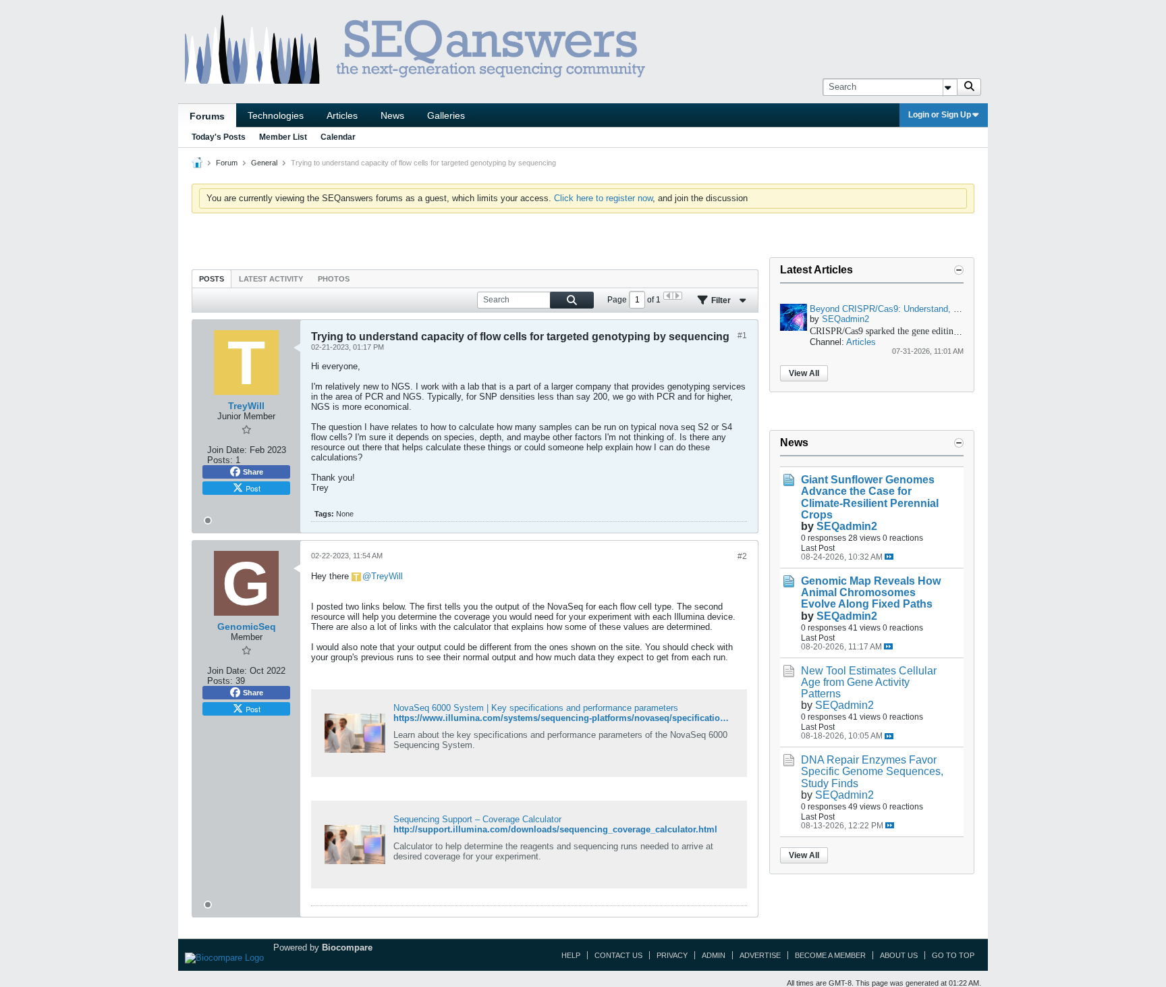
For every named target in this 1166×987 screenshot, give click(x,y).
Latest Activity (271, 279)
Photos (334, 279)
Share (253, 472)
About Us (899, 955)
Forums (207, 116)
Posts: (220, 460)
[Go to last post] (889, 557)
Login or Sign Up (939, 114)
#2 (742, 556)
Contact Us (618, 955)
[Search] (969, 87)
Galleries (446, 115)
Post (253, 488)
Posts (211, 279)
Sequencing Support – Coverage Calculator (477, 819)
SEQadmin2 (845, 319)
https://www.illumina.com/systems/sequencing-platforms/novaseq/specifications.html (572, 718)
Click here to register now (603, 198)
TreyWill (387, 576)
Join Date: (227, 450)
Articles (342, 115)
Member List (283, 137)
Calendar (338, 137)
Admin (713, 955)
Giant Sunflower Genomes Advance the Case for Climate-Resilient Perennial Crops (870, 497)
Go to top (953, 955)
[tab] (211, 278)
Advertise (760, 955)
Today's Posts (219, 137)
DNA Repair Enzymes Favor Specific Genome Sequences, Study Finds (872, 771)
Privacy (672, 955)
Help (570, 955)
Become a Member (830, 955)
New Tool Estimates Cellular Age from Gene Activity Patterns (869, 682)
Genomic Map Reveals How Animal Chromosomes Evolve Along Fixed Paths (871, 592)
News (392, 115)
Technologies (276, 115)
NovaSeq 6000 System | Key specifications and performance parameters (535, 708)
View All (804, 373)
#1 (742, 335)
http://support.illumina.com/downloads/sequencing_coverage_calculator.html (555, 829)
